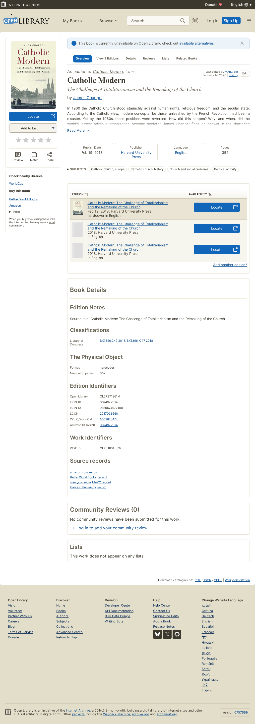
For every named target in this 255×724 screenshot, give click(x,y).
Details (131, 58)
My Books (72, 20)
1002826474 (109, 419)
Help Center (162, 605)
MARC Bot (231, 71)
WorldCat (16, 183)
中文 (205, 685)
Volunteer (15, 611)
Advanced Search (69, 632)
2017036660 (109, 413)
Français (208, 632)
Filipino (207, 690)
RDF (198, 580)
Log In (212, 20)
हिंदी (204, 637)
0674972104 (109, 425)
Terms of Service (20, 632)
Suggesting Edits (166, 616)
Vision (12, 605)
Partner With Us (20, 616)
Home (60, 605)
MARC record (101, 482)
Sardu (206, 669)
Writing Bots (114, 621)
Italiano (207, 648)
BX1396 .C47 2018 (140, 340)
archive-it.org (167, 714)
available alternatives (196, 43)
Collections (64, 626)
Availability (198, 194)
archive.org (140, 714)
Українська (210, 679)
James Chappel (87, 97)
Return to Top (66, 637)
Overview (82, 58)
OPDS (218, 580)
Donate (213, 4)
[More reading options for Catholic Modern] (53, 128)
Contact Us (161, 611)
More (16, 212)
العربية (206, 605)
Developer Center (118, 605)
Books (61, 611)
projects (78, 714)
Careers (14, 621)
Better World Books (23, 199)
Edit (245, 73)
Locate (33, 116)
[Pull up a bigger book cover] (33, 107)
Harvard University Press (136, 154)
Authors (62, 616)
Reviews (149, 58)
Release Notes (164, 626)
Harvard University (83, 487)
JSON (207, 580)
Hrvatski (208, 642)
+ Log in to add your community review (109, 527)
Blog (11, 626)
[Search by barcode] (195, 20)
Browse (106, 20)
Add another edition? (230, 265)
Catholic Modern (108, 71)
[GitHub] (177, 634)
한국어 (206, 653)
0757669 (241, 712)
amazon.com (79, 472)
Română (208, 664)
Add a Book (162, 621)
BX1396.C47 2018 (112, 340)
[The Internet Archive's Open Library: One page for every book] (26, 20)
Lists (165, 58)
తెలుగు (206, 674)
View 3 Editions (107, 58)
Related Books (186, 58)
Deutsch (208, 616)
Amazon (15, 205)
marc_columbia (80, 482)
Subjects (62, 621)
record (93, 472)
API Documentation (119, 611)
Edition (77, 194)
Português (209, 658)
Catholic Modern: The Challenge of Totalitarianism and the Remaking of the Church (128, 205)
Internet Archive (78, 710)
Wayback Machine (116, 714)
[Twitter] (167, 634)
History (233, 75)
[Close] (242, 43)
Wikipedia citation (237, 580)
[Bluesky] (157, 634)
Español (208, 626)
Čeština (207, 611)
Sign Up (231, 20)
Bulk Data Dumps (117, 616)
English (181, 152)
